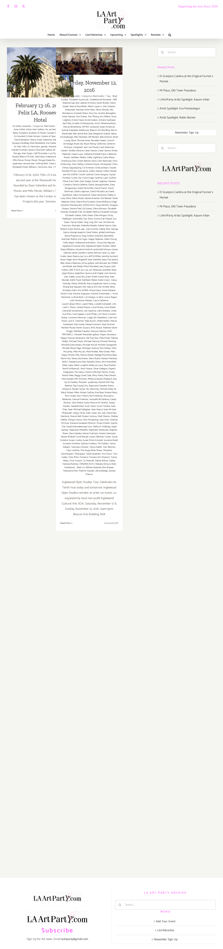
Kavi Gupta (27, 153)
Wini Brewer (108, 467)
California (101, 144)
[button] (169, 34)
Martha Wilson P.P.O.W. (23, 157)
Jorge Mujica (68, 273)
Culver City (76, 178)
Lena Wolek (110, 307)
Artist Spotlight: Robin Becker (178, 117)
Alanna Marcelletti (78, 106)
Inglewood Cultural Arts (74, 246)
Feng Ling (88, 222)
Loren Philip (91, 314)
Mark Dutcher (108, 324)
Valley (112, 461)
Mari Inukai (79, 324)
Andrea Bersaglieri (107, 113)
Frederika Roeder (89, 225)
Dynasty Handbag (20, 143)
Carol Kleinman (106, 147)
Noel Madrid (110, 365)
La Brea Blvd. (77, 297)
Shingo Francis (75, 420)
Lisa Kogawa (78, 314)
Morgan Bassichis (46, 160)
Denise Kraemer (92, 198)
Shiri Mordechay (91, 420)
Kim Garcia (88, 287)
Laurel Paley (87, 304)
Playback (107, 379)
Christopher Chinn (108, 164)
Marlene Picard (68, 328)
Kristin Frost (66, 294)
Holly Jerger (68, 243)
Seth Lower (91, 413)
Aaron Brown (103, 103)
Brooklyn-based (99, 140)
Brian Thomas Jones (80, 140)
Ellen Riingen (100, 215)
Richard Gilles (106, 389)
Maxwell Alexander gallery (86, 334)
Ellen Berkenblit (37, 143)
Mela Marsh (104, 338)
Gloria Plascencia (73, 236)
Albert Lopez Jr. (94, 106)
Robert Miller (73, 392)
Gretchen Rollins (69, 239)
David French (100, 188)
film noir (98, 222)
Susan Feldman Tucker (100, 437)
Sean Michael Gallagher (79, 409)
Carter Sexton (90, 150)
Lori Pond (102, 314)
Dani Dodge (85, 181)
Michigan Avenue (90, 348)
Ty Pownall (88, 461)
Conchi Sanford (86, 174)
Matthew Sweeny (82, 331)
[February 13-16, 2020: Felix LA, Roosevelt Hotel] (40, 72)
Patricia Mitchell (93, 372)
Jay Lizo (84, 256)
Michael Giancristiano (71, 345)
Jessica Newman (73, 263)
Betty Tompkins (20, 133)
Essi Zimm (88, 219)
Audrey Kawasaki (70, 130)
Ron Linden (70, 396)
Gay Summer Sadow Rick (98, 229)
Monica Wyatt (86, 355)
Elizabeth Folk (75, 212)
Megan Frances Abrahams (73, 338)
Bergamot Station (101, 134)
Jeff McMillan (95, 256)
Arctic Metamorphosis (105, 123)
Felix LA (26, 146)
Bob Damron (106, 137)
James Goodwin (79, 253)
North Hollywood (71, 368)
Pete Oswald (67, 379)
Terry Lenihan (72, 450)
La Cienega (89, 297)
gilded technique (107, 232)
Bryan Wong (90, 144)
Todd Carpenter (93, 454)
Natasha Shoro (94, 362)
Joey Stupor (104, 266)
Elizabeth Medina (91, 212)
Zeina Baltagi (101, 471)
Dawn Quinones (99, 195)
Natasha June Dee (77, 362)
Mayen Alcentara (108, 334)
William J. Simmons (38, 167)
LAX (114, 304)
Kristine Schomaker (100, 294)
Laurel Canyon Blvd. (71, 304)
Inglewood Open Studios (97, 246)
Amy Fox (93, 113)
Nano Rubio (94, 358)
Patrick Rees (68, 375)
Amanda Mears (81, 113)
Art (46, 129)
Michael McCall (90, 345)
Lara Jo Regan (110, 297)
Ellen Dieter (87, 215)
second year (28, 163)
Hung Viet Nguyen (106, 243)
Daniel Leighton (99, 181)
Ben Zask (88, 134)
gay (83, 229)
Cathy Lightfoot (94, 157)
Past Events (49, 126)
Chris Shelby (77, 164)
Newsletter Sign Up (187, 132)
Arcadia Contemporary (83, 123)
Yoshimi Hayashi (86, 471)
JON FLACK (74, 270)
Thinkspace (79, 454)
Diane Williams (103, 202)
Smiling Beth (42, 163)
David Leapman (81, 191)
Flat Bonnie (108, 222)
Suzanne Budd (111, 440)
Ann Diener (81, 116)
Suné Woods (82, 437)
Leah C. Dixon (69, 307)
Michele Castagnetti (107, 345)
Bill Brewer (94, 137)
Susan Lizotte (75, 440)
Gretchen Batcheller (104, 236)
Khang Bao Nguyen (72, 287)
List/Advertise (165, 930)
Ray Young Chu (80, 386)
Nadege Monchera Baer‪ (105, 355)
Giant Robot (92, 232)
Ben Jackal (78, 134)
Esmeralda (78, 219)
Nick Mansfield (109, 362)
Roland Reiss (111, 392)
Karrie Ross (103, 277)
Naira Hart (66, 358)
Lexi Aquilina (90, 311)
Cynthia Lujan (101, 178)
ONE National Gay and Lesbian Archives (90, 101)
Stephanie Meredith (78, 430)
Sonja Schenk (103, 423)
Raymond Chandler (98, 386)
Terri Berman (109, 447)
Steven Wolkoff (68, 437)
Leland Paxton (83, 307)
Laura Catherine (100, 300)
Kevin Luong (109, 283)
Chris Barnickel (104, 161)
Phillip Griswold (95, 379)
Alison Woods (102, 110)
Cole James (83, 171)
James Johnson (94, 253)
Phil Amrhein (80, 379)
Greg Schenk (88, 236)
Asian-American (107, 127)
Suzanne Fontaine (71, 443)
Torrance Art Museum (99, 457)
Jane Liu (106, 253)
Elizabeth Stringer (108, 212)
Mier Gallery (105, 348)
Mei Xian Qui (92, 338)
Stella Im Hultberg (101, 426)
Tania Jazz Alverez (80, 447)
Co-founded (19, 136)
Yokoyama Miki (70, 471)
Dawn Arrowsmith (81, 195)
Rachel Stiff (104, 382)
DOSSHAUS (89, 205)
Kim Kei (97, 287)
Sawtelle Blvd (77, 406)
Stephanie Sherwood (99, 430)
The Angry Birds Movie (91, 450)
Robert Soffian (87, 392)
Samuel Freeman (80, 399)
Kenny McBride (78, 283)
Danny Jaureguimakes (98, 185)
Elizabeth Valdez (73, 215)
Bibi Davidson (81, 137)
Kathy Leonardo (23, 126)
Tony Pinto (73, 457)
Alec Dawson (109, 106)
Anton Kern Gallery (35, 129)
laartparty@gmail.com (74, 939)
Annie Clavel (78, 120)
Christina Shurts (91, 164)
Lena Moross (97, 307)
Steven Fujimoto (90, 433)
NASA (65, 362)
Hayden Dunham (19, 150)
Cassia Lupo (77, 154)
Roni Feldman (96, 396)
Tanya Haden (95, 447)
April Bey (67, 123)
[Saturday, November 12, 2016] (89, 61)
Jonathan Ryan (110, 270)
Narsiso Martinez (109, 358)
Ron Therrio (83, 396)
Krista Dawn (95, 290)
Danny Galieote (80, 185)
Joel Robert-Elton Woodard (86, 266)
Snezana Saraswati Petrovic (83, 423)
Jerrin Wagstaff (80, 259)
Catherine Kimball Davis (95, 154)
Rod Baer (99, 392)
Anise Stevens (68, 116)
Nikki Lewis (67, 365)
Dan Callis (74, 181)
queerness (17, 163)
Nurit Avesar (86, 368)
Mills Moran (18, 160)
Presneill (83, 382)
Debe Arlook (78, 198)
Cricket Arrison (33, 136)
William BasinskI (93, 467)
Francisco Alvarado (71, 225)
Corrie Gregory (101, 174)
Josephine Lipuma (83, 273)
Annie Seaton (91, 120)
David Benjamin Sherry (25, 140)
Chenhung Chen (68, 161)
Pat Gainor (80, 372)
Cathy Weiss (108, 157)
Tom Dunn (107, 454)
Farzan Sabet (77, 222)
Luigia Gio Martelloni (97, 317)
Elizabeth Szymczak (79, 99)
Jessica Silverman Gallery (40, 150)
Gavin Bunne (74, 229)
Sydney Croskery (89, 443)
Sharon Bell (75, 416)
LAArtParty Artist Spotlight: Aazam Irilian (184, 99)
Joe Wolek (67, 266)
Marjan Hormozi (93, 324)
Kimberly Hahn (70, 290)
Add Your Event (165, 921)
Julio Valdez (69, 277)
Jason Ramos (73, 256)
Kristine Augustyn (81, 294)
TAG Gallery (103, 443)
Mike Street (104, 352)
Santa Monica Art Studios (96, 403)
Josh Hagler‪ (98, 273)
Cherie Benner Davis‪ (87, 161)
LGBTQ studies (40, 153)
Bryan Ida (78, 144)
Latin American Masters (81, 300)
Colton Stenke (95, 171)
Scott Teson (90, 406)
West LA (81, 467)
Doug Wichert (102, 205)
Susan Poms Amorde (93, 440)
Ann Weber (105, 116)
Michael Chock (76, 341)
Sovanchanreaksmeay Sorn (79, 426)
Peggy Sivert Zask (83, 375)
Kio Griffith (83, 290)
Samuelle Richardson (99, 399)
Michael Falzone (91, 341)
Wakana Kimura (102, 464)
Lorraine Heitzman (77, 317)
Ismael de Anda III (84, 249)
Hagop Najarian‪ (95, 239)
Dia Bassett (106, 198)
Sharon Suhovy (89, 416)
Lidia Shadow (103, 311)
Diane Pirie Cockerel (85, 202)
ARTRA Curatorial (90, 127)
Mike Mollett (92, 352)
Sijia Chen (104, 420)
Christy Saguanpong (71, 168)
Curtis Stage (88, 178)
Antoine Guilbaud (107, 120)
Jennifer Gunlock (110, 256)
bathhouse (84, 130)
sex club (102, 413)
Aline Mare (89, 110)
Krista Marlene (109, 290)
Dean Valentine (44, 140)
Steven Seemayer (107, 433)
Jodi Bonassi (101, 263)
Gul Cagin (82, 239)
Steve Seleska (75, 433)
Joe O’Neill (113, 263)
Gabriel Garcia (104, 225)
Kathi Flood (75, 280)
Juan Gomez (110, 273)
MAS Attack (96, 328)
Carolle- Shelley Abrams (72, 150)
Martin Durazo (83, 328)
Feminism (35, 146)
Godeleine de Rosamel (100, 99)
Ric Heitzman (92, 389)
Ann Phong (93, 116)
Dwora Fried (75, 208)
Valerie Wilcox (101, 461)
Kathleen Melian (89, 280)
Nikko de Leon (96, 365)
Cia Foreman (88, 168)
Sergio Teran (79, 413)
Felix (19, 146)
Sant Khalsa (77, 403)
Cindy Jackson (101, 168)
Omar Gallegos (100, 368)
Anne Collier (19, 129)
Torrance (84, 457)
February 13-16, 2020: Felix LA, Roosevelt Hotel (40, 64)
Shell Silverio (104, 416)
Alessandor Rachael (74, 110)
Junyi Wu (80, 277)
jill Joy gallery (88, 263)
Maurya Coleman (99, 331)
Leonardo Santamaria (72, 311)
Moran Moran (31, 160)
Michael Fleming (108, 341)
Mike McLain (79, 352)
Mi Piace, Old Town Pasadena (178, 90)
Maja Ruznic (90, 321)
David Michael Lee (99, 191)
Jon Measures (95, 270)
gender (44, 146)
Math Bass (40, 157)
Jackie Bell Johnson (102, 249)
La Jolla (99, 297)
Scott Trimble (103, 406)
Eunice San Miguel (103, 219)
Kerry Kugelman (94, 283)
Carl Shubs (94, 147)
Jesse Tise (106, 259)
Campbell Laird (80, 147)
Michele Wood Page (71, 348)
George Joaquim (77, 232)
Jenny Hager (66, 259)
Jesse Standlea (94, 259)
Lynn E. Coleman (76, 321)
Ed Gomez (87, 208)
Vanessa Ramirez (70, 464)
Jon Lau (84, 270)
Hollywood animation (85, 243)
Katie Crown (104, 280)
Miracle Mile (73, 355)
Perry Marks (97, 375)
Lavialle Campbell (102, 304)
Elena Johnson (100, 208)
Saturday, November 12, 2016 (89, 53)
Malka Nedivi (103, 321)
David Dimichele (86, 188)
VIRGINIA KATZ (86, 464)
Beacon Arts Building (100, 130)
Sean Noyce (97, 409)
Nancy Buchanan (80, 358)
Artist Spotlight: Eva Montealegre (180, 108)
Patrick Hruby (108, 372)
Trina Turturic (75, 461)
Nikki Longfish (81, 365)
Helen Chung (110, 239)
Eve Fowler (51, 143)
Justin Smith (91, 277)
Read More (16, 211)
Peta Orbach (110, 375)
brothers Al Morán (37, 133)
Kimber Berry (108, 287)
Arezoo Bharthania (72, 127)
